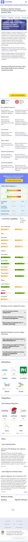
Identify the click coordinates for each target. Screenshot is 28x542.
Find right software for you (19, 538)
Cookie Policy (7, 524)
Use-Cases (17, 17)
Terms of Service (19, 521)
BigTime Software (23, 5)
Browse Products (8, 527)
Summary (4, 17)
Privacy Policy (8, 521)
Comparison (10, 17)
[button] (26, 2)
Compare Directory (19, 527)
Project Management (9, 5)
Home (2, 5)
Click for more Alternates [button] (17, 95)
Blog (14, 524)
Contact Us (21, 524)
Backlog (16, 5)
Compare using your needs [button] (14, 180)
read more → (11, 113)
